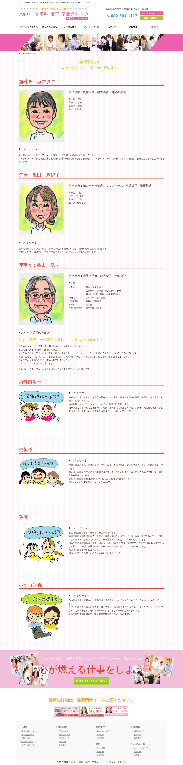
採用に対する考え (28, 731)
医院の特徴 (63, 731)
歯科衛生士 (101, 727)
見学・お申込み (27, 745)
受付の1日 (101, 748)
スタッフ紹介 (27, 742)
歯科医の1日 (64, 738)
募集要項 (62, 745)
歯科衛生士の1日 (104, 731)
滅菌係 (136, 727)
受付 (98, 744)
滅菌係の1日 (139, 731)
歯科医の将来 (64, 735)
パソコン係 (139, 744)
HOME (24, 727)
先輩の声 (62, 742)
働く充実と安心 (27, 735)
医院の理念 (26, 738)
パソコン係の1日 (141, 748)
